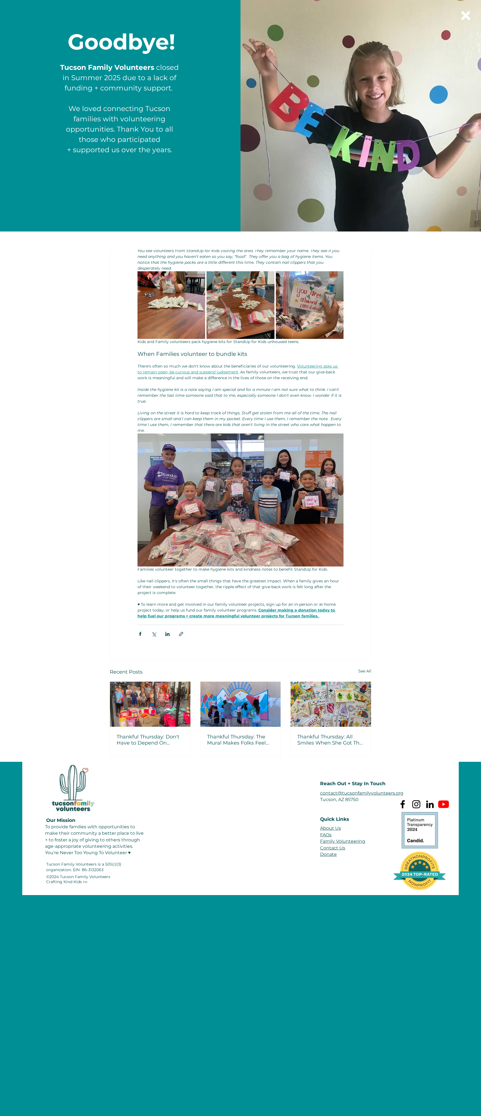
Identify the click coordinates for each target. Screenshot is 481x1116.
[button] (465, 15)
